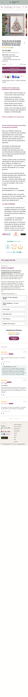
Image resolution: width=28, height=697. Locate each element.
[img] (4, 352)
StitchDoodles (6, 443)
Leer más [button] (3, 391)
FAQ (15, 439)
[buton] (4, 426)
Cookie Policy (17, 431)
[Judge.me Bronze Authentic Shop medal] (14, 246)
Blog (15, 437)
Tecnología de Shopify (21, 443)
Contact (15, 441)
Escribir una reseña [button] (14, 338)
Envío (10, 52)
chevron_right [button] (25, 2)
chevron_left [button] (2, 2)
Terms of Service (17, 426)
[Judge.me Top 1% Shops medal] (20, 246)
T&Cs (15, 435)
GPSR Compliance (18, 424)
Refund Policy (17, 428)
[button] (5, 47)
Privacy (15, 433)
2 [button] (12, 418)
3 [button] (14, 418)
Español (4, 426)
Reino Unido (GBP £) (6, 428)
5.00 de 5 (17, 333)
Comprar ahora (14, 71)
